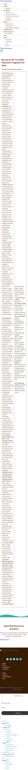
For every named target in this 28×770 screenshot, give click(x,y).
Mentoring (7, 12)
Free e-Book (8, 8)
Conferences (8, 17)
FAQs (6, 43)
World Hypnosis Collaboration (12, 27)
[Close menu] (0, 718)
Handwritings (8, 29)
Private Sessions (7, 676)
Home (5, 4)
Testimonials (8, 19)
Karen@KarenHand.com (6, 689)
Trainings (5, 669)
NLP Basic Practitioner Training (12, 15)
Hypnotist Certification (10, 14)
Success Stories (8, 33)
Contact (7, 45)
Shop (5, 35)
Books (4, 665)
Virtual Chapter (8, 23)
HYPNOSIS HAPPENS (9, 25)
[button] (2, 696)
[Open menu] (1, 51)
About (4, 673)
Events (4, 743)
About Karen (8, 39)
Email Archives (8, 41)
